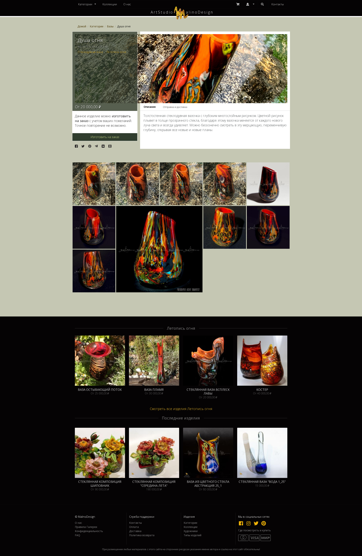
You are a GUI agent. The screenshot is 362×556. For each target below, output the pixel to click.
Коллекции (110, 4)
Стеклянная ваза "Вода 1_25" (262, 482)
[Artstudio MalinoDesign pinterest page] (264, 523)
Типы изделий (192, 535)
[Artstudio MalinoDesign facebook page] (242, 523)
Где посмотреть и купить (254, 530)
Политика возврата (141, 535)
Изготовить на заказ (104, 137)
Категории (96, 26)
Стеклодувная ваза (90, 52)
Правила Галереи (86, 527)
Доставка (135, 531)
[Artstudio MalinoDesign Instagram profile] (249, 523)
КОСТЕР (262, 390)
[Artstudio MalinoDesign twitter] (257, 523)
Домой (81, 26)
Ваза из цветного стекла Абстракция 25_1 (208, 484)
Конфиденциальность (89, 531)
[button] (76, 146)
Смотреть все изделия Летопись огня (181, 408)
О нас (127, 4)
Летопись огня (116, 52)
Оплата (134, 527)
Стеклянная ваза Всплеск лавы (208, 391)
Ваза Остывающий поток (100, 390)
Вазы (110, 26)
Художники (191, 531)
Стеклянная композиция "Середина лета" (154, 484)
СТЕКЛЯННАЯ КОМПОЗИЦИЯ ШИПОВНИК (99, 484)
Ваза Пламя (154, 390)
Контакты (278, 4)
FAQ (77, 535)
